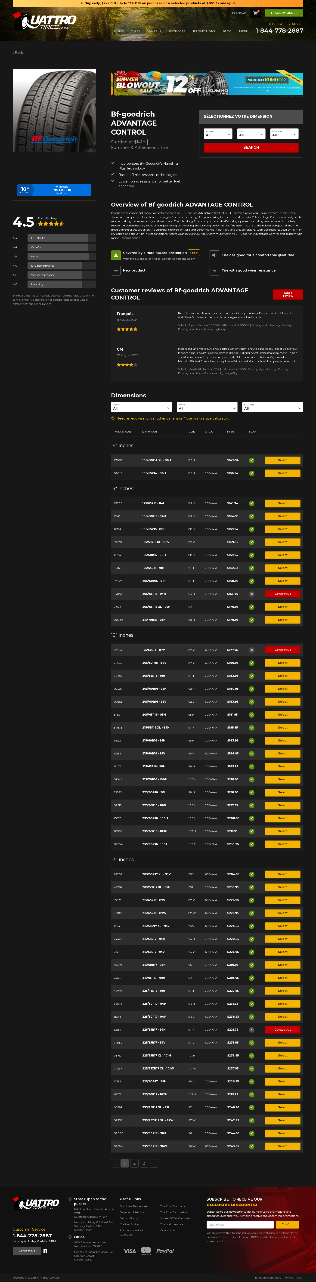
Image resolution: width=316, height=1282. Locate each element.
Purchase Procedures (134, 1206)
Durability (38, 238)
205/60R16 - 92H (154, 688)
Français (239, 13)
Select (283, 460)
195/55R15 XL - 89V (155, 542)
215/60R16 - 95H (153, 740)
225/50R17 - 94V (154, 1016)
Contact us (283, 594)
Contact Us (27, 1251)
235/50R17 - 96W (154, 1146)
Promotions (204, 31)
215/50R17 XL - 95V (156, 926)
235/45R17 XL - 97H (156, 1107)
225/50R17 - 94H (154, 1003)
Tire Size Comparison (174, 1212)
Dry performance (42, 265)
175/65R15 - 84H (153, 503)
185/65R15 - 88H (154, 529)
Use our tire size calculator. (207, 418)
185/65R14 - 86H (154, 473)
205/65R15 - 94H (154, 594)
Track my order (283, 13)
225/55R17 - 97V (153, 1042)
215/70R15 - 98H (154, 619)
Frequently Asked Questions (131, 1232)
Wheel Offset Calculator (176, 1218)
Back (19, 53)
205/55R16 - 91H (153, 675)
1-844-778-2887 (279, 31)
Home (119, 31)
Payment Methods (132, 1212)
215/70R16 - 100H (154, 779)
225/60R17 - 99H (154, 1081)
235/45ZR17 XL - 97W (157, 1120)
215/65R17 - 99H (153, 977)
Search (251, 147)
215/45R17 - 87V (153, 900)
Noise (34, 256)
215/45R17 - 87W (154, 913)
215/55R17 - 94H (153, 939)
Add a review (288, 294)
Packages (177, 31)
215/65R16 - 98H (153, 766)
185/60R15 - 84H (154, 516)
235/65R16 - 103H (154, 831)
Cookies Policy (129, 1224)
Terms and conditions (268, 1277)
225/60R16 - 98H (154, 792)
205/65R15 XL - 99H (156, 607)
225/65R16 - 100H (154, 805)
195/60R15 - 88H (154, 555)
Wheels (154, 31)
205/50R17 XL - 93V (156, 874)
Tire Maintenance (171, 1224)
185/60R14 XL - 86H (156, 460)
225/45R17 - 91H (153, 990)
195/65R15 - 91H (153, 568)
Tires (135, 31)
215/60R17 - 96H (154, 965)
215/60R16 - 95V (153, 753)
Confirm (287, 1224)
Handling (37, 284)
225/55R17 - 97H (154, 1029)
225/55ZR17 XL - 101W (158, 1068)
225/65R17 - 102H (154, 1094)
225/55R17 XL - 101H (156, 1055)
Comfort (37, 247)
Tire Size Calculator (173, 1206)
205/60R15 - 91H (154, 581)
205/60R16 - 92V (154, 701)
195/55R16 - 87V (153, 650)
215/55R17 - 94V (153, 952)
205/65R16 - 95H (154, 714)
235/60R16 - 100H (155, 818)
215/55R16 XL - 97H (156, 727)
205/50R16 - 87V (154, 662)
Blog (227, 31)
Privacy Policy (293, 1277)
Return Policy (129, 1218)
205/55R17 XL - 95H (156, 887)
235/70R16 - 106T (154, 844)
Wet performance (43, 275)
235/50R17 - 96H (154, 1133)
